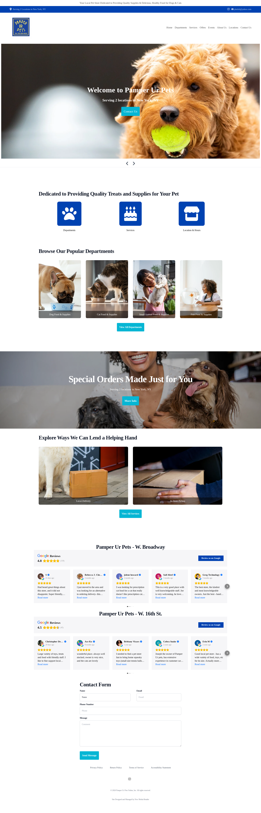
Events (211, 27)
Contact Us (246, 27)
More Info (131, 400)
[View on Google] (41, 576)
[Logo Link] (21, 27)
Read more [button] (43, 597)
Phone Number (87, 704)
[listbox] (130, 101)
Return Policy (116, 768)
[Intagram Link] (228, 9)
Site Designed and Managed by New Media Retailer (130, 799)
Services (193, 27)
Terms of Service (136, 768)
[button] (33, 586)
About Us (221, 27)
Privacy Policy (96, 768)
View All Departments (130, 327)
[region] (130, 101)
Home (169, 27)
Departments (181, 27)
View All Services (130, 513)
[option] (130, 101)
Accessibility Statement (161, 768)
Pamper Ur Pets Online (124, 790)
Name (82, 691)
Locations (233, 27)
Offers (203, 27)
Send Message (89, 755)
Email (139, 691)
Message (83, 718)
